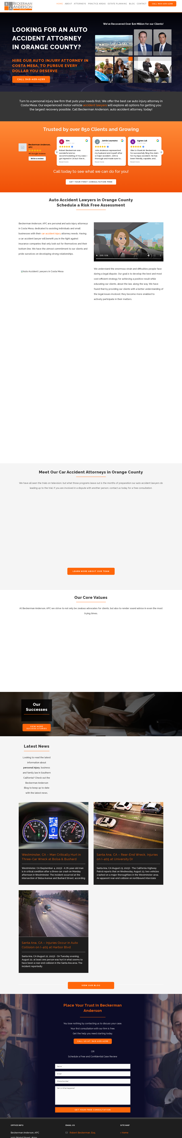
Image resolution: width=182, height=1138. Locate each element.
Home (125, 1132)
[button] (161, 152)
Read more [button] (63, 162)
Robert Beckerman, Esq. (83, 1132)
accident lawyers (95, 105)
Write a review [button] (37, 158)
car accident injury (51, 233)
